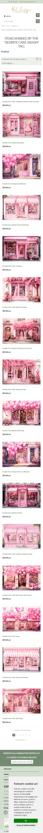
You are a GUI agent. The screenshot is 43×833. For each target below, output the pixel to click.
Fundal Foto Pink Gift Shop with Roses (17, 595)
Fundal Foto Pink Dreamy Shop (14, 389)
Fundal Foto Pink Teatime (12, 266)
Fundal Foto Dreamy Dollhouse (14, 184)
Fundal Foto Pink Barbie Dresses (14, 307)
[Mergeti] (31, 762)
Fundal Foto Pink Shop (11, 636)
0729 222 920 (8, 794)
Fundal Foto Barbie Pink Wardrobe (15, 225)
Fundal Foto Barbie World (12, 513)
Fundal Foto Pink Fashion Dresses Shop (17, 554)
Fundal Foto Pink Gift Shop (12, 718)
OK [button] (26, 821)
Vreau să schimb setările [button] (26, 825)
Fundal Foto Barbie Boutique (13, 143)
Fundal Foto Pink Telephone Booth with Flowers (20, 102)
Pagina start (5, 26)
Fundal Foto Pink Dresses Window (15, 677)
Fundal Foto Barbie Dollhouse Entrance (17, 348)
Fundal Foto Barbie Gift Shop (13, 431)
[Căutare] (38, 21)
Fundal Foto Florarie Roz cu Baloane (16, 472)
